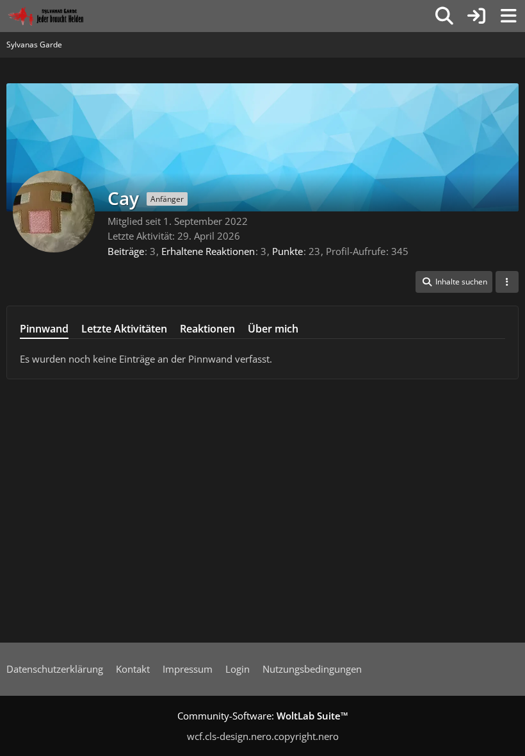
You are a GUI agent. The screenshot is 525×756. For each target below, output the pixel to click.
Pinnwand (44, 329)
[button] (454, 282)
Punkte (287, 251)
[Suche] (444, 16)
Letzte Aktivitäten (124, 329)
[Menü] (508, 16)
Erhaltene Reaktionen (208, 251)
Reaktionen (207, 329)
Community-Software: (262, 715)
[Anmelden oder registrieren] (476, 16)
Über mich (273, 329)
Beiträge (126, 251)
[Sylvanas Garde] (60, 16)
